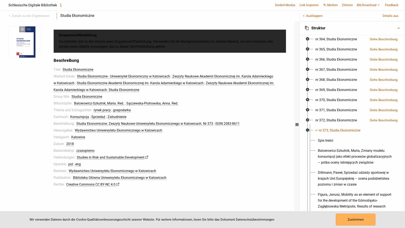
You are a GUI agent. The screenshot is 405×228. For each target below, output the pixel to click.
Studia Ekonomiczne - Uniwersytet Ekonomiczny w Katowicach (123, 76)
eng (78, 164)
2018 (70, 144)
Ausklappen (314, 16)
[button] (352, 28)
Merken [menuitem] (332, 5)
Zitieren (347, 5)
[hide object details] (297, 124)
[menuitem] (336, 39)
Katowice (78, 137)
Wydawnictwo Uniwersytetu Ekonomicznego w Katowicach (118, 130)
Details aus (390, 16)
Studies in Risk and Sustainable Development (110, 157)
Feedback (391, 5)
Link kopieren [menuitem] (309, 5)
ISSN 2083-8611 (227, 124)
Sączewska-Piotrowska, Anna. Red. (152, 103)
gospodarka (122, 110)
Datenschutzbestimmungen (255, 219)
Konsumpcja (79, 117)
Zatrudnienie (117, 117)
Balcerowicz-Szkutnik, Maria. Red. (99, 103)
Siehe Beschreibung (383, 39)
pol (70, 164)
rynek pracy (102, 110)
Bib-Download (366, 5)
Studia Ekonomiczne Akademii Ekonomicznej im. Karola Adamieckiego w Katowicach (140, 83)
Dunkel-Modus (285, 5)
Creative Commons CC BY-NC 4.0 (90, 184)
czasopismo (85, 151)
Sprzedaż (98, 117)
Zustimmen (356, 219)
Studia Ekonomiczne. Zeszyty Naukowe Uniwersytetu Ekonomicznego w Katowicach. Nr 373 (144, 124)
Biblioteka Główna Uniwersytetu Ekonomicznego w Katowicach (119, 178)
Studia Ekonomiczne (78, 70)
